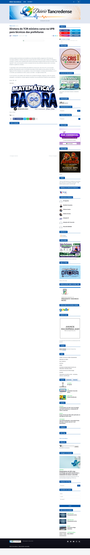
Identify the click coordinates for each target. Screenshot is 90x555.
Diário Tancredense (15, 2)
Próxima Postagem (53, 155)
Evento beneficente (71, 397)
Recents (75, 379)
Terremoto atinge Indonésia (71, 528)
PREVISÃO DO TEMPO (63, 359)
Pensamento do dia (72, 515)
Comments (68, 379)
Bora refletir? (70, 533)
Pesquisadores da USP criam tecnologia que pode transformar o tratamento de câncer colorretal (69, 409)
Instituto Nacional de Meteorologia (66, 370)
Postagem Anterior (14, 155)
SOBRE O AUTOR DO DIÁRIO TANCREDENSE (68, 357)
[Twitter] (55, 36)
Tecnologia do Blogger (65, 39)
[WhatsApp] (27, 119)
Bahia (17, 25)
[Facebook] (53, 36)
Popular (62, 379)
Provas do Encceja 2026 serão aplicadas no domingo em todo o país (69, 415)
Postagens (63, 235)
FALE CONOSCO (62, 361)
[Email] (33, 119)
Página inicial (12, 25)
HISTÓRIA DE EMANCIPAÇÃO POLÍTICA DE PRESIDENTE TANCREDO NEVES (67, 368)
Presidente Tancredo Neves (72, 391)
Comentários (64, 236)
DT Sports (69, 384)
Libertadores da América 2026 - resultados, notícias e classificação (68, 375)
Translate (64, 350)
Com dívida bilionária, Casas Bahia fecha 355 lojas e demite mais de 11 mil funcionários (69, 422)
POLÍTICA (61, 363)
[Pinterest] (30, 119)
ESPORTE (61, 372)
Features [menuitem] (30, 1)
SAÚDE (60, 365)
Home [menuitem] (24, 1)
